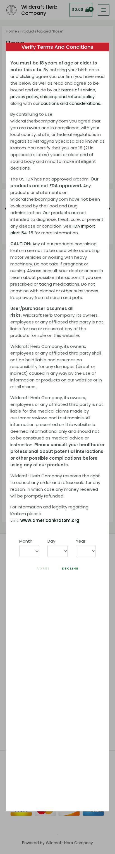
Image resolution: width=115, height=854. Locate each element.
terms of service (78, 90)
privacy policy (24, 96)
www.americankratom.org (49, 520)
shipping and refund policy (67, 96)
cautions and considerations (70, 103)
